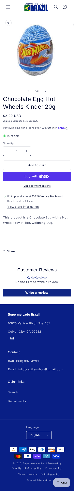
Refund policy (33, 468)
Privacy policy (53, 468)
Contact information (39, 480)
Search (13, 392)
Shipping (7, 121)
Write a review (37, 293)
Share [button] (11, 251)
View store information (23, 206)
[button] (8, 7)
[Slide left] (28, 90)
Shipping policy (50, 474)
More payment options (37, 185)
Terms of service (27, 474)
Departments (17, 401)
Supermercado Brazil (35, 463)
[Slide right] (45, 90)
